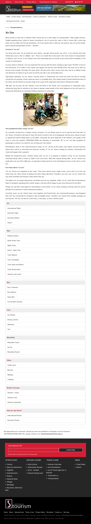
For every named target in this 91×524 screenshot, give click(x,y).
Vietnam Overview (54, 464)
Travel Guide (52, 460)
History (9, 476)
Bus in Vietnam (12, 287)
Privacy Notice (40, 512)
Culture (9, 464)
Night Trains (11, 245)
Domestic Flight (12, 213)
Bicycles (10, 370)
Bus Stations (11, 292)
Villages (10, 482)
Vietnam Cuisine (64, 17)
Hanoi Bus (11, 297)
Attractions (16, 17)
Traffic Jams (11, 365)
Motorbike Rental (13, 352)
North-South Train (13, 240)
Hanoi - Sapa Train (14, 250)
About (11, 512)
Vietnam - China (13, 393)
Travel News (80, 464)
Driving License (12, 320)
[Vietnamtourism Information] (13, 8)
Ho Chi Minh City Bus (14, 302)
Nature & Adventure (14, 467)
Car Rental (11, 315)
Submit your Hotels (28, 10)
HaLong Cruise (19, 512)
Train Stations (12, 255)
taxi (43, 38)
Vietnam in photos (13, 21)
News (23, 21)
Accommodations (54, 467)
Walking (10, 375)
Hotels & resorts (39, 17)
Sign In (70, 2)
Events (78, 467)
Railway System (13, 236)
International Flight (14, 208)
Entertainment (12, 473)
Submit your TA (27, 7)
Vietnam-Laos (12, 397)
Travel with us (53, 475)
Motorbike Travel (13, 342)
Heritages (10, 485)
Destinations (27, 17)
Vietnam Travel (35, 515)
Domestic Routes (13, 420)
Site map (66, 512)
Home (8, 17)
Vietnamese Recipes (35, 467)
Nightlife (10, 470)
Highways (10, 324)
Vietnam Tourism (15, 515)
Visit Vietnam (59, 518)
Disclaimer (49, 512)
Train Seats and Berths (15, 264)
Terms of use (30, 512)
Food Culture (32, 464)
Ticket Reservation (13, 269)
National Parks (12, 479)
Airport (9, 222)
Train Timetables (13, 260)
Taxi (8, 329)
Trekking (10, 379)
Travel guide (52, 17)
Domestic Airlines (13, 218)
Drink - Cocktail (33, 470)
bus (7, 164)
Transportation (53, 478)
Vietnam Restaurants (35, 473)
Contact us (58, 512)
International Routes (14, 415)
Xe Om (9, 347)
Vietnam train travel (14, 274)
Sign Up (79, 2)
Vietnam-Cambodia (14, 402)
